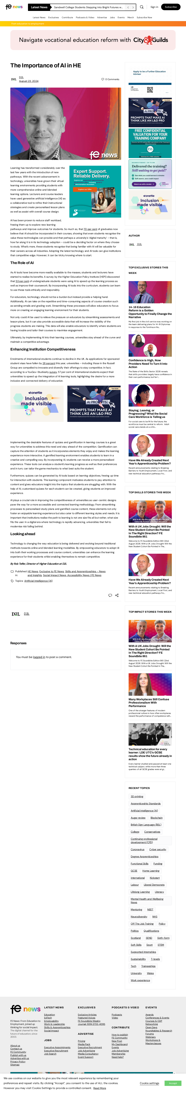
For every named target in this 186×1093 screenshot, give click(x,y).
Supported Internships (143, 952)
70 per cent (90, 229)
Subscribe (171, 7)
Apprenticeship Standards (146, 803)
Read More (99, 1088)
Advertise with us (19, 1058)
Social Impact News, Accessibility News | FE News (72, 575)
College (135, 831)
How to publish (120, 1034)
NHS (154, 916)
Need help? (118, 1057)
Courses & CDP (153, 1021)
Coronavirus (137, 849)
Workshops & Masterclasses (153, 1042)
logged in (39, 657)
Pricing (81, 1041)
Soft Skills (136, 944)
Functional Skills (139, 863)
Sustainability (138, 959)
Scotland (136, 938)
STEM (161, 944)
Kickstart (155, 877)
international (138, 877)
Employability (51, 1021)
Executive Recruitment (56, 1050)
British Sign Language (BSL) (146, 824)
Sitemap (14, 1064)
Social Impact (51, 1030)
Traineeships (148, 966)
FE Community (18, 1051)
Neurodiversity (139, 916)
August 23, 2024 (29, 81)
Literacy (159, 891)
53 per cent (22, 281)
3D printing (137, 796)
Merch (131, 17)
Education (49, 1014)
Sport (149, 944)
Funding (157, 863)
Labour (135, 884)
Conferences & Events (157, 1017)
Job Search (50, 1053)
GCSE (134, 870)
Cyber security (157, 849)
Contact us (16, 1048)
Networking (151, 1024)
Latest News (39, 17)
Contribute (67, 17)
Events (121, 17)
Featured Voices (86, 1017)
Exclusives (53, 17)
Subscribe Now (144, 17)
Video (115, 1017)
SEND (149, 938)
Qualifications (151, 930)
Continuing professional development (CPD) (144, 840)
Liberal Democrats (154, 884)
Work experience (140, 980)
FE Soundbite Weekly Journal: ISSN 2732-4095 (91, 1022)
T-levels (155, 959)
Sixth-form (163, 938)
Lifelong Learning (140, 891)
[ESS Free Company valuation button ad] (150, 143)
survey (53, 372)
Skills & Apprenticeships (57, 1027)
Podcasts (117, 1014)
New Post (117, 1041)
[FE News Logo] (14, 7)
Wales (150, 973)
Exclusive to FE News (51, 571)
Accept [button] (173, 1083)
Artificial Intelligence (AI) (38, 580)
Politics (135, 930)
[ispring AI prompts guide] (94, 420)
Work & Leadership (54, 1024)
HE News (33, 571)
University (136, 973)
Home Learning (150, 870)
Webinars (150, 1037)
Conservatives (152, 831)
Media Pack (84, 1044)
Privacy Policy (17, 1061)
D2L (21, 77)
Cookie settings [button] (149, 1083)
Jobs (112, 17)
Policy (162, 923)
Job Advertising (86, 1050)
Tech (133, 966)
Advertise (102, 17)
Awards (149, 1014)
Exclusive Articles (87, 1014)
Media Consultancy (88, 1053)
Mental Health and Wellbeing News (147, 900)
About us (15, 1045)
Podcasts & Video (85, 17)
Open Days (151, 1027)
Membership (118, 1053)
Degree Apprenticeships (144, 856)
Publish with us (18, 1055)
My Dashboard (120, 1044)
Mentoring (136, 909)
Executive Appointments (57, 1047)
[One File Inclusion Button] (37, 420)
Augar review (138, 817)
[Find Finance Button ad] (150, 173)
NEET (150, 909)
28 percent (49, 363)
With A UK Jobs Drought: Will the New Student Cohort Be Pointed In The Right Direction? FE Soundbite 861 (89, 7)
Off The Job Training (142, 923)
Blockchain (157, 817)
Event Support (85, 1057)
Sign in (154, 7)
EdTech (48, 1017)
